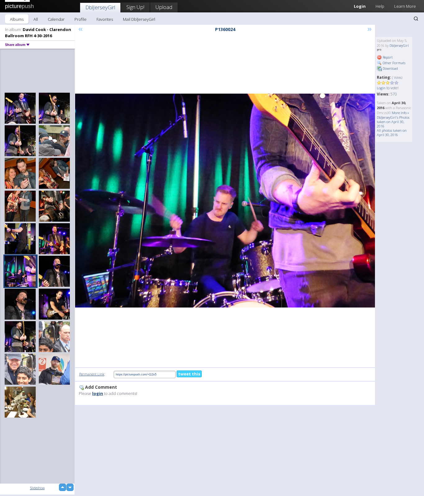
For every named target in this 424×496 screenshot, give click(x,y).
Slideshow (37, 487)
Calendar (56, 19)
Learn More (405, 6)
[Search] (416, 19)
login (97, 393)
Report (387, 57)
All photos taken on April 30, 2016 (392, 132)
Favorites (105, 19)
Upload (164, 7)
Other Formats (393, 62)
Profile (80, 19)
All (36, 19)
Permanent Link (91, 374)
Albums (17, 19)
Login (360, 6)
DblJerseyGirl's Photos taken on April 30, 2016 (393, 121)
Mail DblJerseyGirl (139, 19)
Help (380, 6)
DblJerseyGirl (100, 7)
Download (390, 68)
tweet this (189, 374)
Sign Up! (135, 7)
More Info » (400, 112)
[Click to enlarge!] (225, 201)
